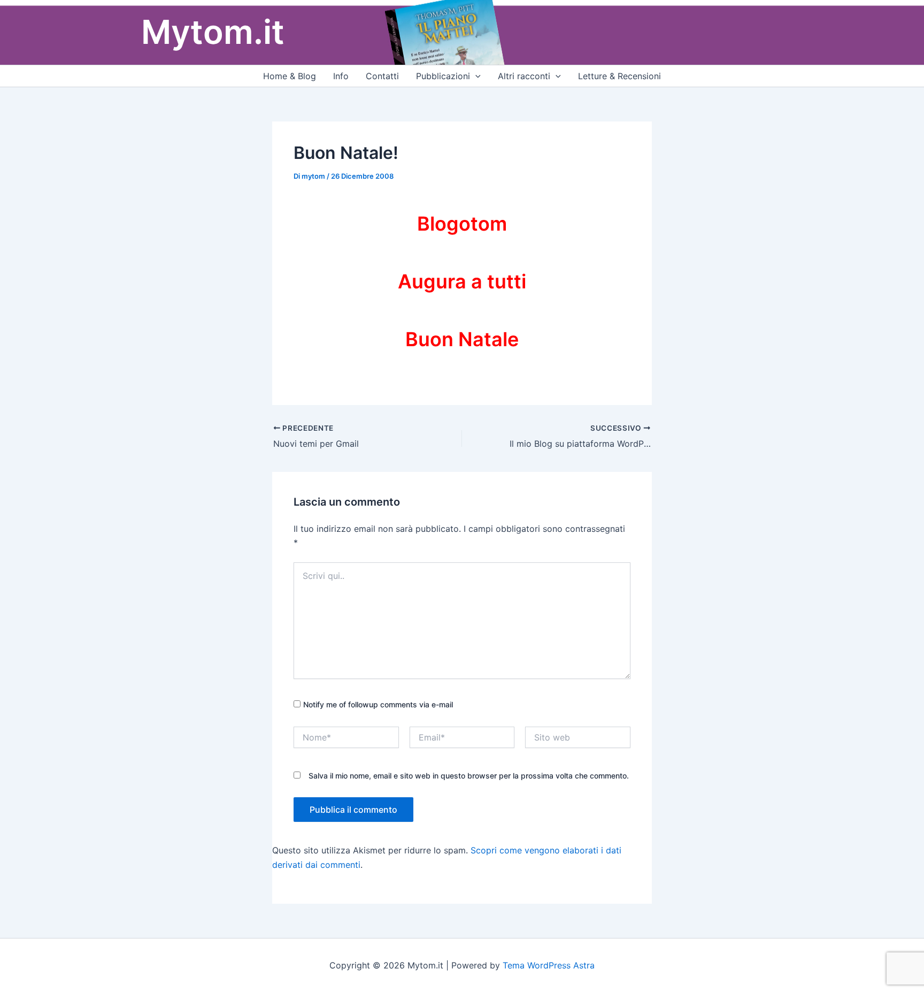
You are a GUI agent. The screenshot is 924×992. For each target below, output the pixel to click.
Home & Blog (289, 76)
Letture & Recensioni (619, 76)
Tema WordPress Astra (549, 965)
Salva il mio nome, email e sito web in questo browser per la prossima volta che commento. (469, 775)
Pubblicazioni (443, 76)
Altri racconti (524, 76)
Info (341, 76)
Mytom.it (212, 32)
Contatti (382, 76)
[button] (475, 76)
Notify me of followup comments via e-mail (378, 704)
